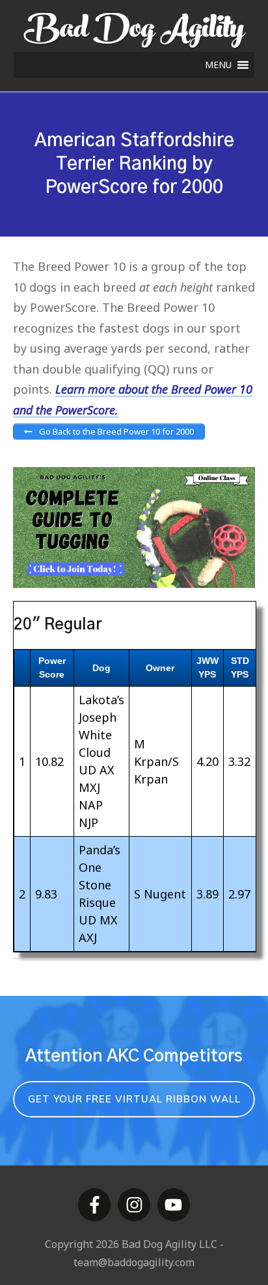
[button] (218, 65)
